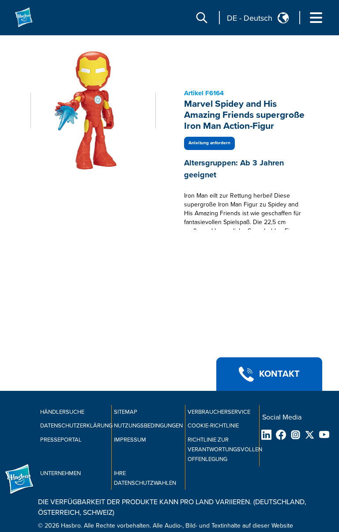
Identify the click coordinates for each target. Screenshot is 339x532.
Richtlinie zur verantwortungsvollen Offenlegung (225, 449)
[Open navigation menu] (316, 17)
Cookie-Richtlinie (213, 425)
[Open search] (201, 17)
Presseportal (61, 439)
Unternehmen (60, 473)
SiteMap (125, 412)
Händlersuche (62, 412)
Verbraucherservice (219, 412)
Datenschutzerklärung (76, 425)
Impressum (130, 439)
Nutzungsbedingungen (148, 425)
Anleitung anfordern (209, 143)
